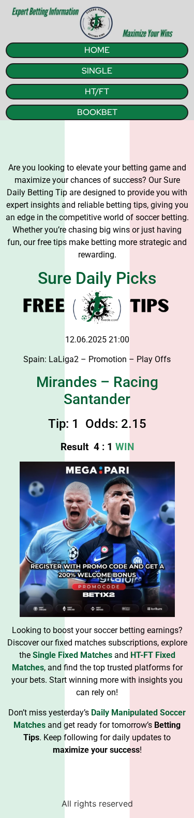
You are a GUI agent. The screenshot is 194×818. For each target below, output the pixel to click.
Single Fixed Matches (72, 655)
